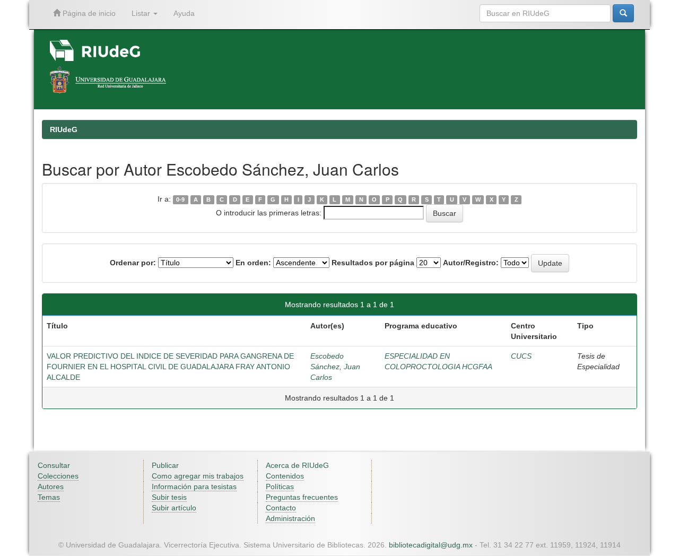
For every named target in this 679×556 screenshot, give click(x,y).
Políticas (280, 486)
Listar (142, 13)
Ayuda (184, 13)
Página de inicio (88, 13)
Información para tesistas (194, 486)
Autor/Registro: (471, 262)
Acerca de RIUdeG (297, 465)
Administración (290, 518)
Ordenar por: (133, 262)
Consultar (54, 465)
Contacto (281, 507)
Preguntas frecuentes (302, 497)
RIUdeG (63, 129)
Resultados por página (373, 262)
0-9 (180, 199)
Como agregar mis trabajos (197, 476)
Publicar (165, 465)
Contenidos (285, 476)
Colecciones (58, 476)
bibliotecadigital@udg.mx (431, 545)
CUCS (521, 356)
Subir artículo (174, 507)
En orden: (253, 262)
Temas (49, 497)
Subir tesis (169, 497)
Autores (51, 486)
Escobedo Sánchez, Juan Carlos (335, 366)
